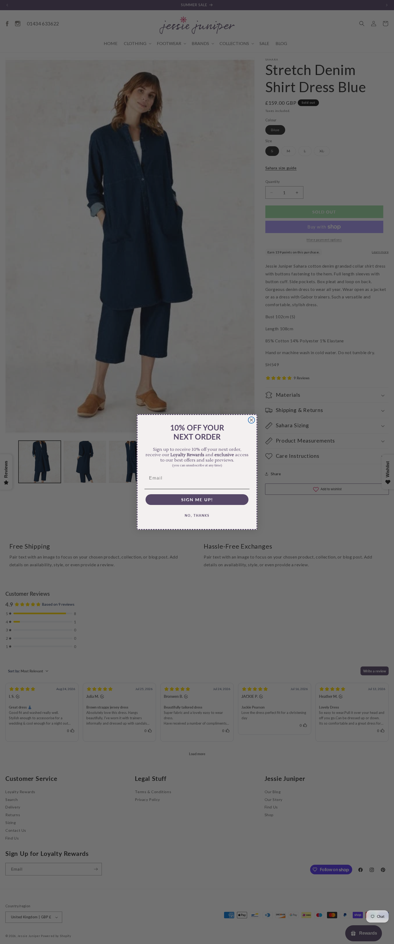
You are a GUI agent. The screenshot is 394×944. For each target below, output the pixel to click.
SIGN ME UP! (197, 499)
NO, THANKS (197, 516)
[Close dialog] (251, 420)
